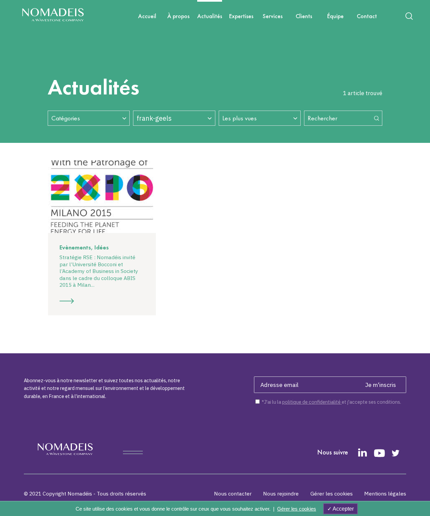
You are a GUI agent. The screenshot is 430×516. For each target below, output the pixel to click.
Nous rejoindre (281, 494)
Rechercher (322, 118)
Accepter (343, 509)
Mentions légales (385, 494)
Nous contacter (233, 494)
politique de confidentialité (312, 402)
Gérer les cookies (331, 494)
